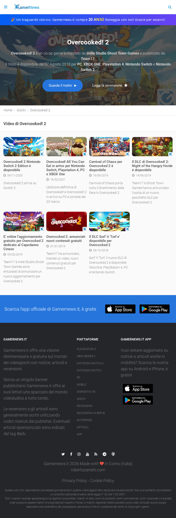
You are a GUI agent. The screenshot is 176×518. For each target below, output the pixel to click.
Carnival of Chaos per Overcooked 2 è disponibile (105, 166)
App (79, 434)
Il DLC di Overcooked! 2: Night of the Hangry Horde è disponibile (152, 166)
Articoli (82, 427)
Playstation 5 (86, 349)
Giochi (81, 398)
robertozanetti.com (88, 469)
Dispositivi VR (86, 391)
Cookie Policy (102, 480)
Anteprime (84, 420)
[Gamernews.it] (26, 7)
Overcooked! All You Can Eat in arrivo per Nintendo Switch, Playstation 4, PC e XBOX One (65, 168)
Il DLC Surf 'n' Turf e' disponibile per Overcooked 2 (104, 241)
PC (78, 377)
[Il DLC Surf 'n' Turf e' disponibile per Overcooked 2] (109, 221)
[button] (120, 309)
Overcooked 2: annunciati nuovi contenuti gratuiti (65, 239)
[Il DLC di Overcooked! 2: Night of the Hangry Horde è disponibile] (152, 146)
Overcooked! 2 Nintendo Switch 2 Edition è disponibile (22, 166)
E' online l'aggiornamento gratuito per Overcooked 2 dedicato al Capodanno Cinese (23, 243)
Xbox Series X (86, 356)
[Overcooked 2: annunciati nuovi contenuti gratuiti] (66, 221)
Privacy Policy (74, 480)
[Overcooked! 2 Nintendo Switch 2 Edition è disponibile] (23, 146)
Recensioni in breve (91, 413)
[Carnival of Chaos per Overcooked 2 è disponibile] (109, 146)
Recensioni (85, 406)
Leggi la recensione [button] (107, 85)
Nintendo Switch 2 (90, 363)
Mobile (81, 384)
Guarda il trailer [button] (61, 85)
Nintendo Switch (89, 370)
